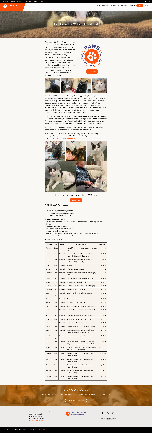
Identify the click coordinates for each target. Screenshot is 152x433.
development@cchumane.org (65, 138)
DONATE (139, 5)
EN (147, 5)
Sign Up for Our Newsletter (76, 400)
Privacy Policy (42, 429)
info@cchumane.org (16, 1)
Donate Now (92, 71)
